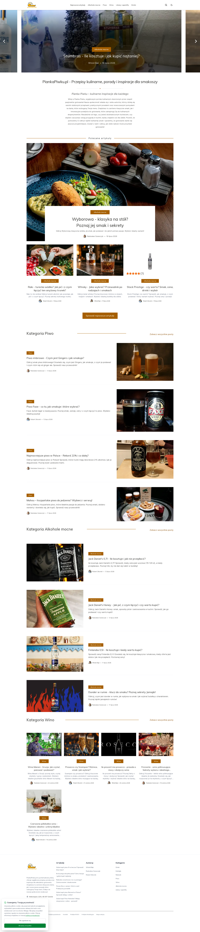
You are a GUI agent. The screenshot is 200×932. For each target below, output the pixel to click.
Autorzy (89, 863)
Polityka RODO (74, 914)
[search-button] (166, 5)
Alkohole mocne (94, 5)
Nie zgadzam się (25, 920)
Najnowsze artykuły (77, 5)
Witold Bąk (90, 867)
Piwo (105, 5)
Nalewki (118, 875)
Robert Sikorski (91, 875)
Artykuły (60, 863)
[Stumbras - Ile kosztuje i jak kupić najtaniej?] (100, 41)
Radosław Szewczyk (93, 871)
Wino (111, 5)
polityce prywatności (33, 915)
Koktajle (118, 871)
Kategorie (120, 863)
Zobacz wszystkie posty (161, 334)
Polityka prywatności (54, 914)
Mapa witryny (100, 914)
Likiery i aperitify (122, 5)
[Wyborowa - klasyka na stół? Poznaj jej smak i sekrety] (100, 192)
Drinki (133, 5)
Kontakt (65, 914)
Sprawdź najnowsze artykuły (100, 315)
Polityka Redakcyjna (88, 914)
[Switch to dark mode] (171, 5)
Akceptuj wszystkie (25, 926)
